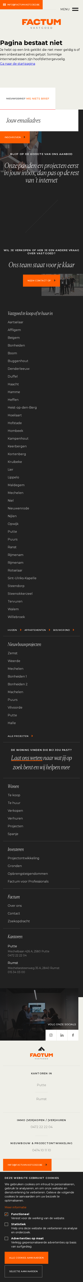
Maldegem (16, 485)
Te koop (14, 795)
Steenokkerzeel (20, 594)
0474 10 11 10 (41, 1150)
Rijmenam (15, 555)
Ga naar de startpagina (17, 64)
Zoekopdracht (19, 921)
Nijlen (12, 516)
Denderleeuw (19, 369)
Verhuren (15, 818)
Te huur (14, 803)
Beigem (14, 338)
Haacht (13, 384)
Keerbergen (17, 446)
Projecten (15, 826)
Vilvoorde (15, 707)
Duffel (13, 376)
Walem (13, 609)
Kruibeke (15, 462)
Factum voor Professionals (28, 881)
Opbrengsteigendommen (28, 874)
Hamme (14, 392)
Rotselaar (15, 570)
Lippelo (13, 477)
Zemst (13, 653)
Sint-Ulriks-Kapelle (22, 578)
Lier (10, 469)
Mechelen (15, 493)
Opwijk (13, 524)
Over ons (15, 906)
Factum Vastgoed (41, 24)
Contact (14, 913)
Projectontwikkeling (23, 858)
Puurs (12, 539)
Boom (12, 353)
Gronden (15, 866)
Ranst (12, 547)
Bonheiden (16, 345)
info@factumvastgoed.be (23, 4)
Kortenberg (17, 454)
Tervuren (15, 601)
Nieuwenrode (18, 508)
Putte (12, 531)
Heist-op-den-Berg (22, 407)
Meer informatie (15, 1207)
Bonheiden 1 (17, 676)
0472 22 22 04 (42, 1127)
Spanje (13, 834)
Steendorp (16, 586)
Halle (12, 723)
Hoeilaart (15, 415)
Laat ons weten (26, 758)
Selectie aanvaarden (23, 1271)
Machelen (15, 692)
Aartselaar (15, 322)
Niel (11, 500)
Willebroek (16, 617)
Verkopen (15, 811)
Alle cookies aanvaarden (26, 1257)
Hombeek (15, 431)
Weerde (14, 661)
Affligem (14, 330)
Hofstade (15, 423)
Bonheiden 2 (18, 684)
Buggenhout (18, 361)
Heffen (13, 400)
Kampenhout (18, 438)
